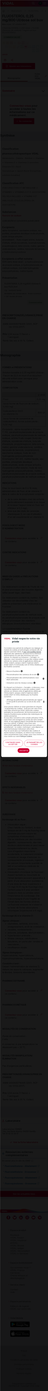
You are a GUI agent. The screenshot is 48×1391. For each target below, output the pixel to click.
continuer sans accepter (12, 743)
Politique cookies (26, 736)
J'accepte (23, 751)
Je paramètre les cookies (34, 743)
